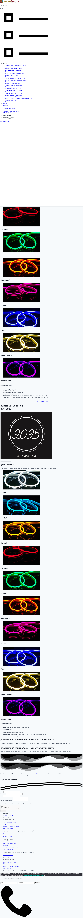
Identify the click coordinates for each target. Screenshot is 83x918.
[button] (41, 34)
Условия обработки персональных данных (35, 875)
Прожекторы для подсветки (12, 76)
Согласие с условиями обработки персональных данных (19, 803)
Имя (2, 791)
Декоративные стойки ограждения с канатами (17, 91)
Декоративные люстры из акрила (14, 95)
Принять (24, 875)
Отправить (3, 810)
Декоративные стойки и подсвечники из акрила (17, 71)
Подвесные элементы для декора (13, 90)
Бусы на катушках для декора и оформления (16, 86)
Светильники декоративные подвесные (15, 80)
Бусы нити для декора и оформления (14, 73)
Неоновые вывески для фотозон (13, 68)
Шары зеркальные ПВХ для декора (14, 96)
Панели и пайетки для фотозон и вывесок (16, 65)
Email (2, 796)
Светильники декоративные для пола (15, 78)
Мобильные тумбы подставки (12, 83)
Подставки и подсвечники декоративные (16, 81)
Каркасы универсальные (11, 66)
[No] (44, 875)
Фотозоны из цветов (10, 100)
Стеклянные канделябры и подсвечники (15, 101)
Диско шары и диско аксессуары (13, 93)
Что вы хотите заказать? (7, 800)
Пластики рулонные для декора (13, 85)
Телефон (3, 794)
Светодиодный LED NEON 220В (13, 70)
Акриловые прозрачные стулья (13, 88)
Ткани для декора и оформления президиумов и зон (18, 98)
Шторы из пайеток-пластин (12, 75)
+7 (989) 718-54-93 (39, 773)
